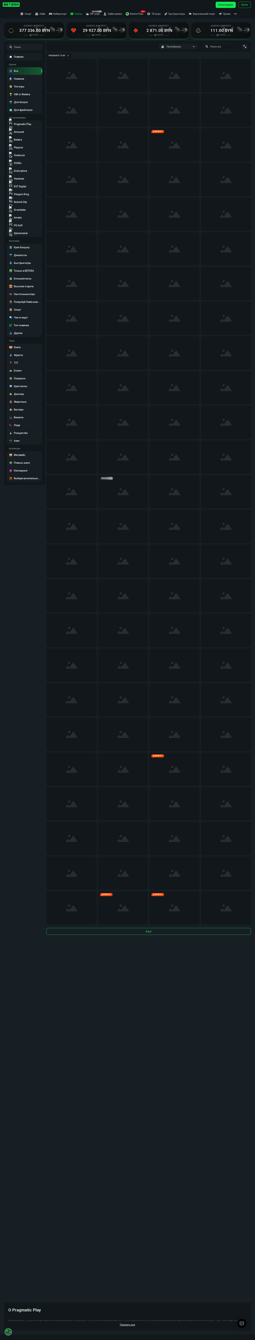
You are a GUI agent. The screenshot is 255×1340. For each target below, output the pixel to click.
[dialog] (8, 1332)
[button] (134, 13)
